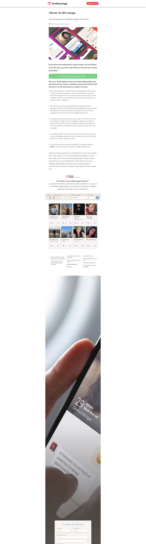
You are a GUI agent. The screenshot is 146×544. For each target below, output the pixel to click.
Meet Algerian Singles (88, 256)
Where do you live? (75, 195)
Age (61, 195)
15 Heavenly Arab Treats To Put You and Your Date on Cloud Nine (57, 262)
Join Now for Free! (92, 3)
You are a (48, 195)
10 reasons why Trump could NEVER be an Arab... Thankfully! (58, 257)
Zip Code (91, 195)
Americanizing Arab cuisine (89, 262)
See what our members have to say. (74, 76)
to (65, 195)
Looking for (56, 195)
